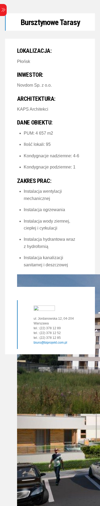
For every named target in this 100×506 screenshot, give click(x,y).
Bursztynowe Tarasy (50, 22)
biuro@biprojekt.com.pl (50, 342)
